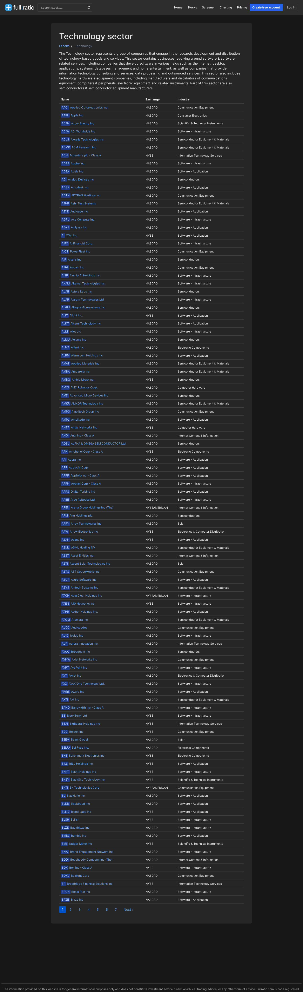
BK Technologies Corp (80, 787)
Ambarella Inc (76, 371)
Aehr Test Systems (79, 203)
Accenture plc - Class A (81, 155)
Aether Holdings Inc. (80, 611)
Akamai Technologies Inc (83, 283)
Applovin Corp (75, 467)
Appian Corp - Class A (81, 483)
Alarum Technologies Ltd (83, 299)
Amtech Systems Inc (80, 587)
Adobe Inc (73, 163)
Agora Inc (71, 459)
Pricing (242, 7)
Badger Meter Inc (77, 843)
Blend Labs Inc (76, 811)
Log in (291, 7)
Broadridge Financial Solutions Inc (87, 883)
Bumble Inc (74, 835)
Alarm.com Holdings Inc (82, 355)
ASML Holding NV (78, 547)
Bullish (70, 819)
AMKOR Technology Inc (82, 403)
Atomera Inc (75, 619)
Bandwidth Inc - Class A (82, 707)
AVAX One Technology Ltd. (83, 683)
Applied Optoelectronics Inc (85, 107)
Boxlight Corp (75, 875)
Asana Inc (73, 539)
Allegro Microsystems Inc (83, 307)
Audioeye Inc (75, 211)
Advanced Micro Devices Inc (85, 395)
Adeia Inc (72, 171)
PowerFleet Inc (76, 251)
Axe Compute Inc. (78, 219)
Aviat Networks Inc (79, 659)
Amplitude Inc (76, 419)
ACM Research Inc (79, 147)
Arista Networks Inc (79, 427)
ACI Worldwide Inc (78, 131)
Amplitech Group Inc (80, 411)
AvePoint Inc (74, 667)
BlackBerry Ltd (74, 715)
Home (178, 7)
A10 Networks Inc (78, 603)
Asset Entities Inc (78, 555)
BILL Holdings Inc (77, 763)
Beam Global (75, 739)
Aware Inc (73, 691)
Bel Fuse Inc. (75, 747)
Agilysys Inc (74, 227)
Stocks (192, 7)
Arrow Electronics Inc (80, 531)
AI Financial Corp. (77, 243)
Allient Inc (73, 347)
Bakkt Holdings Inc (79, 771)
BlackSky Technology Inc (83, 779)
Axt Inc (70, 699)
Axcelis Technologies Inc (83, 139)
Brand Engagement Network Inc (87, 851)
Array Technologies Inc (81, 523)
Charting (226, 7)
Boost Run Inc (76, 891)
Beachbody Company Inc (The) (87, 859)
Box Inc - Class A (77, 867)
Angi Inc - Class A (78, 435)
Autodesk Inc (75, 187)
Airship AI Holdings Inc (81, 275)
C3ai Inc (69, 235)
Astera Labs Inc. (77, 291)
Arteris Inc (71, 259)
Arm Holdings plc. (77, 515)
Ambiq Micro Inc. (78, 379)
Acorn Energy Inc (78, 123)
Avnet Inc (71, 675)
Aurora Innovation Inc (80, 643)
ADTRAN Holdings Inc (81, 195)
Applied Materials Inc (80, 363)
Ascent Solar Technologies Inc (86, 563)
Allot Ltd (71, 331)
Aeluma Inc (74, 339)
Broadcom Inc (76, 651)
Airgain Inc (73, 267)
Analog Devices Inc (78, 179)
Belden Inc (72, 731)
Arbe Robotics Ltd (78, 499)
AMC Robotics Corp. (80, 387)
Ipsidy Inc (72, 635)
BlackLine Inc (73, 795)
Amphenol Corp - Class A (82, 451)
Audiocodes (74, 627)
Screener (208, 7)
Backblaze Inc (75, 827)
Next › (128, 909)
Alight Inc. (72, 315)
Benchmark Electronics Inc (83, 755)
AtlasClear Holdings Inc (82, 595)
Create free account (266, 7)
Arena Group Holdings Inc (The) (87, 507)
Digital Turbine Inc (78, 491)
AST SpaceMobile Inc (81, 571)
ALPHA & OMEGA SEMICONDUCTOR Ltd (94, 443)
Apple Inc (72, 115)
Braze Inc (72, 899)
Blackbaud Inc (76, 803)
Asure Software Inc (79, 579)
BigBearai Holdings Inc (81, 723)
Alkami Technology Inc (81, 323)
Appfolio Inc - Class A (80, 475)
